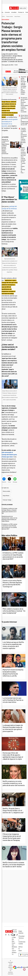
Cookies (21, 943)
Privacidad (21, 936)
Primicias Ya (21, 12)
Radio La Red (23, 8)
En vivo (15, 8)
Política (3, 16)
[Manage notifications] (24, 969)
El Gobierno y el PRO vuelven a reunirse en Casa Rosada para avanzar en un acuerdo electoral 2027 (9, 526)
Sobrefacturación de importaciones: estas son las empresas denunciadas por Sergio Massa (9, 519)
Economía (7, 12)
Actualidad (13, 12)
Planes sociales (9, 16)
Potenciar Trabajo (7, 500)
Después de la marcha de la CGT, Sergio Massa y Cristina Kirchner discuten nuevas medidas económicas (5, 146)
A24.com (14, 930)
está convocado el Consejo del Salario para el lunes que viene (9, 455)
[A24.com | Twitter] (8, 935)
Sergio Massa (17, 16)
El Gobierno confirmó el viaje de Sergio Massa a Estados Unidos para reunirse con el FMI (9, 511)
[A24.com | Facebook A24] (6, 935)
